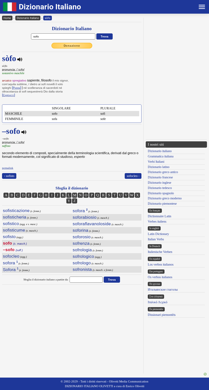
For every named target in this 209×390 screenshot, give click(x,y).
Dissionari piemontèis (162, 314)
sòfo (47, 18)
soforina (80, 230)
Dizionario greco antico (163, 172)
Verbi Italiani (156, 161)
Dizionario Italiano (28, 18)
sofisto (9, 236)
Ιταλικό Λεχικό (157, 302)
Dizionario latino (158, 167)
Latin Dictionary (158, 234)
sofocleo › (133, 176)
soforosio (82, 236)
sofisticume (14, 230)
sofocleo (11, 256)
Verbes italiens (157, 221)
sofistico (11, 223)
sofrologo (82, 262)
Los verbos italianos (160, 264)
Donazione (72, 45)
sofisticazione (16, 210)
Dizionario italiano (160, 151)
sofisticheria (14, 217)
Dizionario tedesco (160, 188)
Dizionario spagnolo (161, 193)
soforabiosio (85, 217)
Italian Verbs (156, 239)
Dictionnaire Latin (159, 216)
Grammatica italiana (160, 156)
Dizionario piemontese (162, 203)
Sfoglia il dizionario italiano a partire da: (46, 279)
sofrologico (83, 256)
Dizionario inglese (159, 182)
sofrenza (81, 243)
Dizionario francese (160, 177)
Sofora (10, 269)
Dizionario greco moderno (165, 198)
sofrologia (82, 249)
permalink (7, 167)
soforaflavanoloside (92, 223)
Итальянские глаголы (163, 289)
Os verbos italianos (160, 277)
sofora (10, 262)
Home (7, 18)
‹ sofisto (9, 176)
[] (16, 87)
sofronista (82, 269)
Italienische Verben (160, 252)
